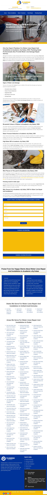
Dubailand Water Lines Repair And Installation (24, 400)
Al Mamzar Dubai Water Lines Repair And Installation (38, 422)
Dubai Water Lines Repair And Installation (30, 310)
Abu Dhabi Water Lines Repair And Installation (9, 311)
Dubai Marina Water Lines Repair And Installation (24, 434)
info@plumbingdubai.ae (36, 8)
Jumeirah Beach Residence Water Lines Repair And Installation (24, 384)
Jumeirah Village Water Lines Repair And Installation (24, 358)
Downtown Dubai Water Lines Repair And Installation (38, 332)
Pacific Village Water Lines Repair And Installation (11, 429)
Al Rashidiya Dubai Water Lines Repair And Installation (38, 412)
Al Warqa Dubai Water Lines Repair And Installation (37, 406)
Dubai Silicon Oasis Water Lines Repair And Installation (24, 419)
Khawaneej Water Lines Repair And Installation (11, 368)
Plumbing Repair (38, 13)
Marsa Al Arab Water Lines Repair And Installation (24, 337)
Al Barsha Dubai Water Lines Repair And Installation (37, 443)
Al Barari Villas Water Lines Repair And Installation (11, 373)
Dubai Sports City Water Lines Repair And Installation (25, 410)
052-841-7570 (31, 473)
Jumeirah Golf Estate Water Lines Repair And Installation (11, 348)
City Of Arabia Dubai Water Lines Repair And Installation (38, 353)
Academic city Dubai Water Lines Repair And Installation (38, 448)
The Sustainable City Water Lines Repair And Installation (11, 360)
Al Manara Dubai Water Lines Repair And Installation (37, 417)
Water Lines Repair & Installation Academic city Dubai (27, 43)
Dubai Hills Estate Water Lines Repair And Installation (25, 450)
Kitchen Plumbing (29, 459)
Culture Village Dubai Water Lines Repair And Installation (38, 347)
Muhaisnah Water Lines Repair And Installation (11, 352)
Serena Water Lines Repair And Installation (11, 412)
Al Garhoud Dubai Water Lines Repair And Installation (38, 432)
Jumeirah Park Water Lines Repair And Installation (24, 363)
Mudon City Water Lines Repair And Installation (11, 444)
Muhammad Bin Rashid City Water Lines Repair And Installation (24, 327)
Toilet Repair (30, 13)
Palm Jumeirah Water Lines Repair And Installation (11, 424)
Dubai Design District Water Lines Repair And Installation (38, 327)
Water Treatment (21, 13)
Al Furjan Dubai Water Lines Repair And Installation (37, 437)
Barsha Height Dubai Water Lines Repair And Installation (38, 372)
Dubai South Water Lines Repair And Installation (25, 414)
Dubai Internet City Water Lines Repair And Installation (24, 445)
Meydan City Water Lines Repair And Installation (24, 332)
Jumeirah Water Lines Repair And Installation (24, 388)
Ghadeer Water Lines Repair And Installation (11, 365)
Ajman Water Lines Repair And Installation (20, 310)
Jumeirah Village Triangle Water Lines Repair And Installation (25, 347)
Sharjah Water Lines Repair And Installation (40, 310)
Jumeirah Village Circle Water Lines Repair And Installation (24, 353)
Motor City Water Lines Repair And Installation (11, 448)
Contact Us (28, 468)
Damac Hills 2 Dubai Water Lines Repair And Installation (38, 337)
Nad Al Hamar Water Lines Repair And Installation (11, 440)
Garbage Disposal (29, 461)
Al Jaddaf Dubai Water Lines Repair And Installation (37, 427)
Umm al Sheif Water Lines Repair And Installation (10, 383)
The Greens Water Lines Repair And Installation (11, 409)
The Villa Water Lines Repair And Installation (11, 393)
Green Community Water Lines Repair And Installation (25, 396)
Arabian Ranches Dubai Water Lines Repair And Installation (38, 391)
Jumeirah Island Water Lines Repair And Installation (24, 373)
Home (5, 13)
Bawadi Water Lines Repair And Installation (37, 367)
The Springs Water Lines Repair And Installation (11, 338)
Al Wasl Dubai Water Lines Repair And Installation (37, 396)
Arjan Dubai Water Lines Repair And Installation (38, 376)
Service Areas (28, 466)
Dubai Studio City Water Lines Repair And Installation (24, 405)
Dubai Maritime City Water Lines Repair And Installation (24, 429)
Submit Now (23, 223)
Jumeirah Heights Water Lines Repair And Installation (24, 378)
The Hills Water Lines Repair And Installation (11, 405)
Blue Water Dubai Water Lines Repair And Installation (38, 363)
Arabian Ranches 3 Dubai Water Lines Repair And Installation (38, 381)
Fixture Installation (12, 13)
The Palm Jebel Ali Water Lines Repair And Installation (11, 401)
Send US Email (31, 486)
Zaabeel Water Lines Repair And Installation (11, 329)
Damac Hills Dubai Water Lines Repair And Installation (38, 342)
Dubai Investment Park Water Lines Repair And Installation (24, 440)
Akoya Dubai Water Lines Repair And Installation (11, 356)
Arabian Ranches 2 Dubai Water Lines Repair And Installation (38, 386)
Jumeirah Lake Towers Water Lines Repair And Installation (24, 368)
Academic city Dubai (10, 43)
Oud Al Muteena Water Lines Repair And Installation (11, 435)
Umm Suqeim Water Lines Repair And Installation (10, 334)
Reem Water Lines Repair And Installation (11, 420)
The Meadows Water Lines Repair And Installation (11, 343)
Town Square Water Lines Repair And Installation (10, 388)
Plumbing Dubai (32, 491)
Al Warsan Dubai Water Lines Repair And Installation (38, 401)
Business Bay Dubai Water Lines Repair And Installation (38, 358)
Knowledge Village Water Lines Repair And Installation (24, 342)
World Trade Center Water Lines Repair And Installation (11, 378)
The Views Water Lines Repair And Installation (11, 396)
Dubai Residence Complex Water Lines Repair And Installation (24, 424)
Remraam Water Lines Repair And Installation (11, 416)
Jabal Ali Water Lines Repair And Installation (24, 391)
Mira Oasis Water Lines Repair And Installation (11, 326)
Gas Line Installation (30, 464)
